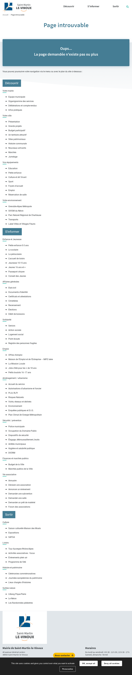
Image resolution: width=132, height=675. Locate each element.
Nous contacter (62, 655)
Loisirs (6, 543)
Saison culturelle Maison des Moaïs (24, 528)
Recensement (14, 305)
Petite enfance (14, 173)
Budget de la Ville (16, 464)
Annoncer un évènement (19, 489)
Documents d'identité (18, 292)
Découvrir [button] (68, 6)
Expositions (13, 532)
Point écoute (14, 339)
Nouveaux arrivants (17, 148)
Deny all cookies (111, 663)
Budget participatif (16, 130)
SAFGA (11, 537)
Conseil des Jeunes (17, 276)
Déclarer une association (19, 485)
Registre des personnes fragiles (22, 343)
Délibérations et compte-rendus (22, 105)
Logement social (15, 334)
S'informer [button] (93, 6)
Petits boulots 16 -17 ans (19, 372)
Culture (6, 522)
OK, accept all (88, 663)
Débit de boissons (16, 314)
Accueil (5, 15)
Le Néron (12, 598)
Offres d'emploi (15, 355)
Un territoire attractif (17, 135)
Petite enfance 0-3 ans (18, 245)
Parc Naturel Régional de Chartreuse (24, 215)
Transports (13, 219)
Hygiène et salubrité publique (21, 448)
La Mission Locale (16, 363)
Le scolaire (13, 250)
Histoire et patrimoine (12, 567)
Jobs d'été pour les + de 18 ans (22, 368)
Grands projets (15, 126)
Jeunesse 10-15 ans (17, 263)
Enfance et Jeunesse (12, 239)
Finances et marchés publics (15, 458)
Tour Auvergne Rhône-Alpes (20, 549)
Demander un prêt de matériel (21, 502)
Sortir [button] (116, 6)
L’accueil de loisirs (16, 258)
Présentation (14, 121)
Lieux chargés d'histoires (19, 582)
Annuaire (12, 480)
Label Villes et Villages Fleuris (21, 224)
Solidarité (7, 319)
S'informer (12, 231)
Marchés (12, 152)
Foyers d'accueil (15, 186)
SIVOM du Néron (15, 211)
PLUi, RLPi (13, 393)
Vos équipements (10, 162)
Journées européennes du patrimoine (25, 578)
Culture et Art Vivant (17, 177)
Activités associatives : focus (21, 553)
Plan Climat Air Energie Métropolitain (25, 415)
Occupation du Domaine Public (22, 431)
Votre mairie (8, 91)
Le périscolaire (15, 254)
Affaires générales (11, 281)
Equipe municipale (16, 97)
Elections (12, 309)
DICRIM (11, 453)
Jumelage (12, 156)
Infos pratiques (15, 110)
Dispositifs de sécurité (18, 435)
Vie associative (9, 474)
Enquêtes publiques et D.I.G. (21, 410)
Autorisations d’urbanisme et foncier (24, 388)
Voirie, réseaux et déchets (19, 401)
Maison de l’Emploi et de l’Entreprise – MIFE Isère (30, 359)
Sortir (9, 514)
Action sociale (14, 330)
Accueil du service (16, 384)
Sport (10, 181)
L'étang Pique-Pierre (17, 594)
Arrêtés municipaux (17, 444)
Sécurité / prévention (12, 420)
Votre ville (7, 115)
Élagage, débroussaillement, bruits (23, 439)
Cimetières (13, 301)
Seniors (11, 325)
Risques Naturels (16, 397)
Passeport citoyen (16, 271)
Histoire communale (17, 143)
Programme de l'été (17, 562)
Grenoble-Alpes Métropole (20, 206)
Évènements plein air (17, 557)
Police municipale (16, 426)
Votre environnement (12, 200)
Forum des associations (19, 507)
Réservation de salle (17, 194)
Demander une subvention (20, 493)
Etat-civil (12, 288)
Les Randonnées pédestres (20, 603)
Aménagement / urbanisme (15, 378)
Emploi (11, 190)
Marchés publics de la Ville (20, 469)
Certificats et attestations (19, 296)
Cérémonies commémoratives (21, 573)
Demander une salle (17, 498)
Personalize (67, 669)
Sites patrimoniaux (17, 139)
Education (13, 168)
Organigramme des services (21, 101)
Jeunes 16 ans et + (17, 267)
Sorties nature (9, 588)
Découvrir (11, 83)
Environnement (15, 406)
